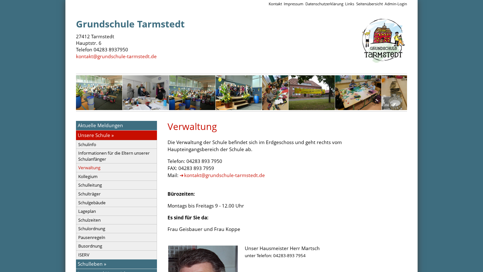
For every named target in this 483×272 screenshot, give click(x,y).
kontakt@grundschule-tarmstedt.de (116, 56)
